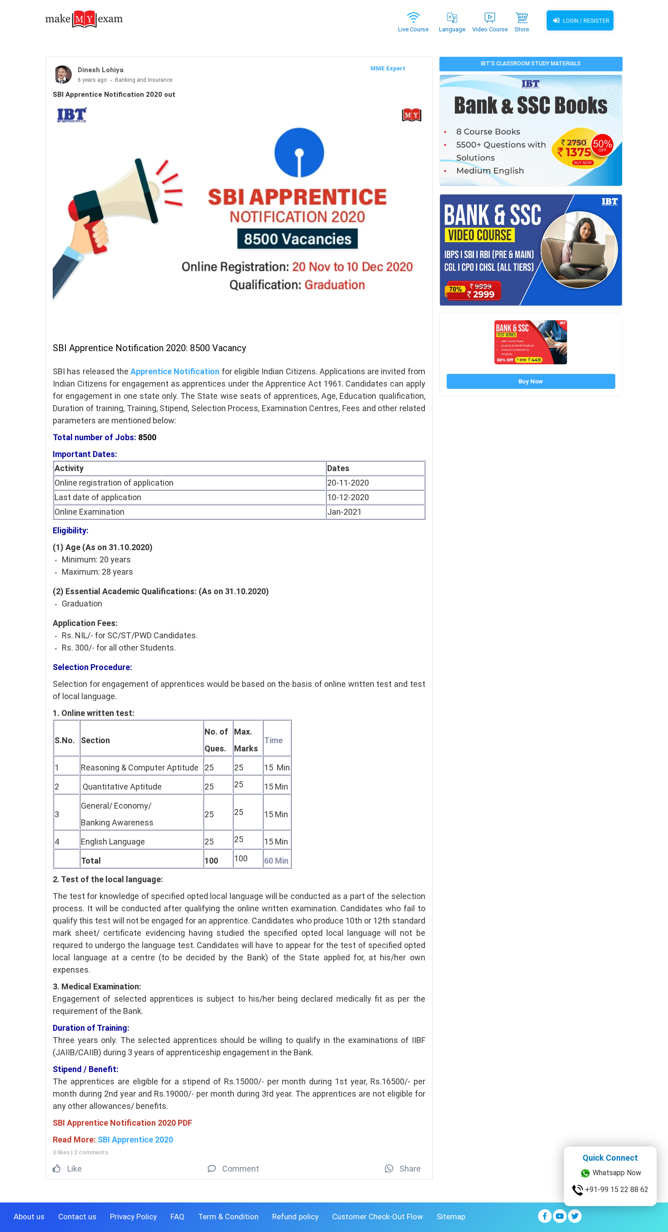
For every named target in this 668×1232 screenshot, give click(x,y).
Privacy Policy (133, 1216)
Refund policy (295, 1216)
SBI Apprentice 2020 (135, 1139)
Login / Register (585, 21)
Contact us (77, 1216)
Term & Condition (228, 1216)
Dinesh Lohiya (101, 70)
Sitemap (451, 1216)
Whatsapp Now (616, 1172)
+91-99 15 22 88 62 (615, 1189)
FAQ (177, 1216)
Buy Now (530, 381)
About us (29, 1216)
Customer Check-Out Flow (377, 1216)
